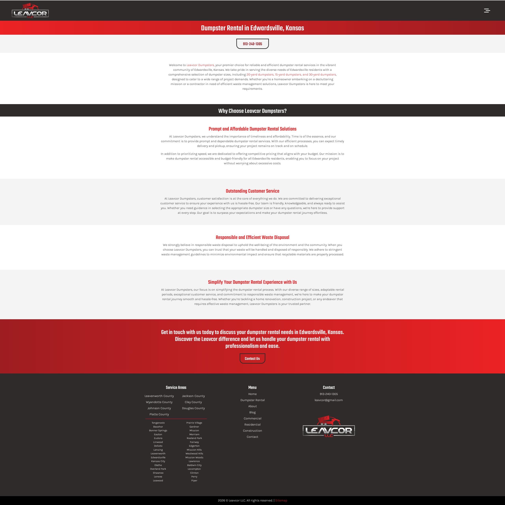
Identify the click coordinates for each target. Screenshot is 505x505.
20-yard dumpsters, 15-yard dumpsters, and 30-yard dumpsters (291, 74)
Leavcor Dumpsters (200, 65)
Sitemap (281, 500)
